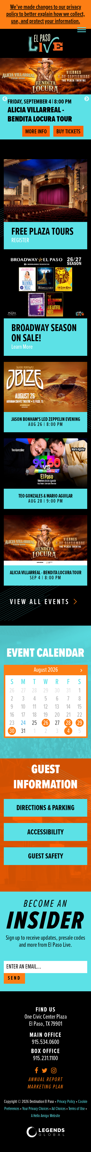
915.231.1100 (45, 1058)
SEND (14, 978)
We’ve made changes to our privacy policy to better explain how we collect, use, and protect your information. (45, 14)
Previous (4, 98)
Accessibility (45, 832)
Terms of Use (77, 1109)
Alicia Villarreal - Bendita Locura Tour (40, 115)
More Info (36, 132)
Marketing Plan (45, 1087)
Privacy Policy (66, 1102)
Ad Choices (58, 1109)
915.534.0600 (45, 1042)
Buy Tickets (68, 132)
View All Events (41, 602)
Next (86, 98)
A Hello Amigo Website (45, 1116)
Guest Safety (45, 856)
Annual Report (46, 1079)
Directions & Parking (45, 808)
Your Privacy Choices (35, 1109)
